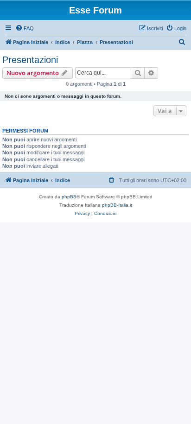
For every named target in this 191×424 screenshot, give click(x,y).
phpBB (69, 196)
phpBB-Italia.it (117, 205)
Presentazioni (30, 60)
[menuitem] (24, 28)
